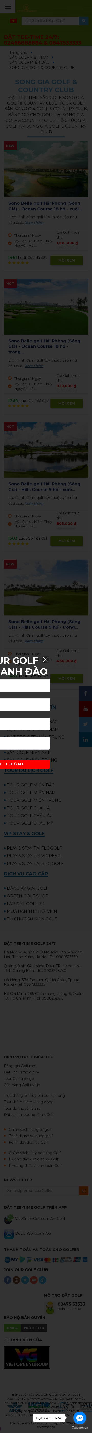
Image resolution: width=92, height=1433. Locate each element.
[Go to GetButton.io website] (80, 1427)
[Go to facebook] (79, 1418)
